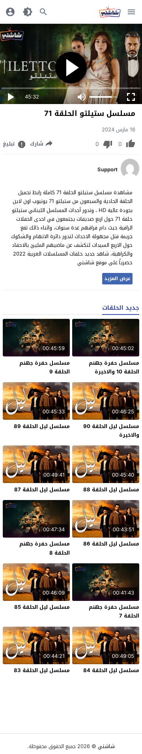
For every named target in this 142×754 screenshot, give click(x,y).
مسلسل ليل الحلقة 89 (42, 426)
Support (107, 170)
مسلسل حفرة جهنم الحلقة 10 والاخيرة (114, 367)
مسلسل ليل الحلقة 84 (111, 670)
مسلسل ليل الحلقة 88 (111, 489)
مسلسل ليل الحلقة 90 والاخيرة (111, 430)
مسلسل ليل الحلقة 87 (42, 489)
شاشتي (106, 746)
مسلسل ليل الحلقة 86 (111, 544)
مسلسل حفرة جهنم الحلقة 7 (114, 611)
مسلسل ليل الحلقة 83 (42, 670)
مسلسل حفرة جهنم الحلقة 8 (44, 548)
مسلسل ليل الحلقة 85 (42, 607)
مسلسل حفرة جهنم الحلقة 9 (44, 367)
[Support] (130, 177)
